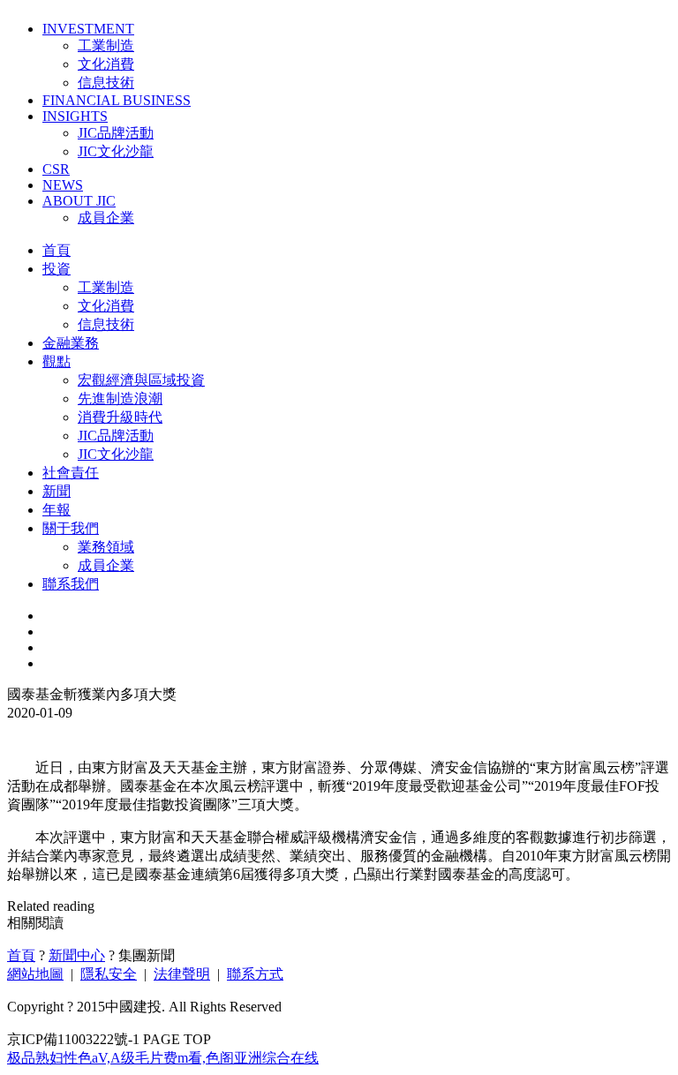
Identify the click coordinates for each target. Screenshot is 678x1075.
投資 (56, 268)
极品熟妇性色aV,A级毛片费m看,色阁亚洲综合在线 (163, 1057)
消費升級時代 (120, 417)
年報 (56, 509)
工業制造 (106, 45)
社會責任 (70, 472)
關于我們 (70, 528)
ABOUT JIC (79, 200)
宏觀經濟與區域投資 (141, 379)
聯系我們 (70, 583)
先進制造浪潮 (120, 398)
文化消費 (106, 63)
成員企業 (106, 217)
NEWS (62, 184)
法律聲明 (182, 973)
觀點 (56, 361)
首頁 (56, 250)
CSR (56, 169)
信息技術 (106, 82)
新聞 (56, 491)
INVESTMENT (88, 28)
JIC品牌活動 (116, 132)
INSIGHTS (75, 116)
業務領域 (106, 546)
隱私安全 (108, 973)
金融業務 (70, 342)
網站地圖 (35, 973)
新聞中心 (77, 955)
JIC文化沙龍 (116, 151)
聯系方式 (255, 973)
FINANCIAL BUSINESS (116, 100)
